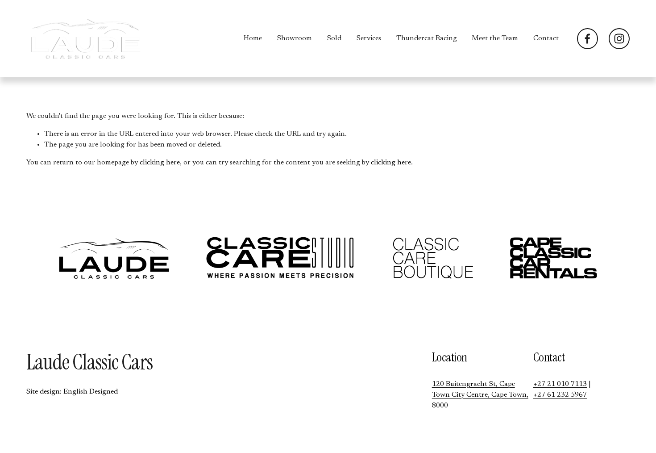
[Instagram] (619, 38)
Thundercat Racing (426, 38)
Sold (334, 38)
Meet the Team (495, 38)
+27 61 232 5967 (560, 394)
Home (253, 38)
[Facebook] (587, 38)
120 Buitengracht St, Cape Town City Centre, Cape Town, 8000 (480, 395)
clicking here (160, 162)
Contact (546, 38)
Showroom (294, 38)
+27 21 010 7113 (560, 384)
